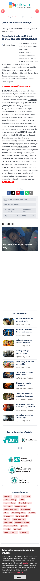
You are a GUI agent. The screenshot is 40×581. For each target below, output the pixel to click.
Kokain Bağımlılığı (11, 509)
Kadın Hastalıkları (22, 523)
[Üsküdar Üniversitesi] (20, 480)
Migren (6, 519)
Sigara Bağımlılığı (10, 526)
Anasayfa (6, 17)
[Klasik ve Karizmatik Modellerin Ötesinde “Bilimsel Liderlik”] (8, 396)
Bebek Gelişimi (20, 506)
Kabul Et (20, 577)
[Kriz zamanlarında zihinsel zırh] (8, 386)
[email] (31, 193)
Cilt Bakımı (24, 532)
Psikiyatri (7, 496)
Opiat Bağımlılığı (19, 519)
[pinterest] (18, 193)
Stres (6, 513)
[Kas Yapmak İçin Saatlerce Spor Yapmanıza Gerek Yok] (8, 354)
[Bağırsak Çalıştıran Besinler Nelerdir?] (8, 343)
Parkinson (8, 523)
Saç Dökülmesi (9, 503)
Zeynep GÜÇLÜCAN (20, 200)
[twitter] (13, 193)
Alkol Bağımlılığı (10, 500)
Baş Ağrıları (25, 509)
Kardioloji (17, 529)
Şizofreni (24, 526)
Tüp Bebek (26, 496)
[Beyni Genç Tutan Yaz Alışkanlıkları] (8, 364)
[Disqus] (20, 280)
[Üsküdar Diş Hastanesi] (20, 470)
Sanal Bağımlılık (22, 516)
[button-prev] (18, 448)
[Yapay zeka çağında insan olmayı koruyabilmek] (8, 375)
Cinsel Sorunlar (14, 17)
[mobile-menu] (37, 11)
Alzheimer (8, 506)
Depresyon (8, 516)
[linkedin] (22, 193)
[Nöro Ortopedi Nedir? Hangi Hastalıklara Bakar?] (8, 332)
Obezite (7, 529)
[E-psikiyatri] (20, 5)
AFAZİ (17, 496)
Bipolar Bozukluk (10, 532)
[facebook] (9, 193)
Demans (32, 513)
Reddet (25, 563)
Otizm (22, 500)
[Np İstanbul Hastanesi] (20, 459)
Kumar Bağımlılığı (18, 513)
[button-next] (21, 448)
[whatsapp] (27, 193)
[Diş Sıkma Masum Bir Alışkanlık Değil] (20, 239)
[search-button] (3, 11)
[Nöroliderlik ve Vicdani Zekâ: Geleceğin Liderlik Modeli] (8, 407)
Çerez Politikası (17, 572)
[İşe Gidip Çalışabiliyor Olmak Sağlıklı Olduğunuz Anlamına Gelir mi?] (8, 418)
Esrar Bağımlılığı (25, 503)
